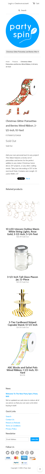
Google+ (32, 453)
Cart (37, 3)
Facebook (12, 453)
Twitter (7, 453)
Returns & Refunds (13, 423)
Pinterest (27, 453)
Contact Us (10, 420)
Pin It (28, 179)
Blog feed (22, 453)
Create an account (22, 3)
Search (8, 416)
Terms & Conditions (13, 426)
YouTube (17, 453)
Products (15, 61)
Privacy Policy (11, 429)
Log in (10, 3)
